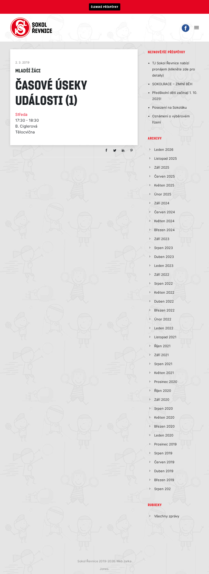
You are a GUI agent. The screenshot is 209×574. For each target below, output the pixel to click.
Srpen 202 (162, 489)
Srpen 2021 (163, 364)
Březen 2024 (164, 230)
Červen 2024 (164, 212)
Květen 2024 (164, 221)
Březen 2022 (164, 310)
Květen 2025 (164, 185)
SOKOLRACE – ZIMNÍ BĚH (172, 84)
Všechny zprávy (166, 516)
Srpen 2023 (163, 248)
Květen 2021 (164, 373)
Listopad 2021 (165, 337)
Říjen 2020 (162, 391)
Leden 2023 (163, 266)
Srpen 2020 (163, 408)
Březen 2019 (164, 480)
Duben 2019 (163, 471)
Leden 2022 (163, 328)
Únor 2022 (162, 319)
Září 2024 (161, 203)
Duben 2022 (164, 301)
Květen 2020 (164, 417)
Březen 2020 (164, 426)
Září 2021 (161, 355)
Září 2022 (161, 274)
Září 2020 (161, 399)
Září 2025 (161, 167)
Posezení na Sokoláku (169, 107)
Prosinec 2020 (165, 382)
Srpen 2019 (163, 453)
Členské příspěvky (104, 6)
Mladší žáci (28, 70)
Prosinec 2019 (165, 444)
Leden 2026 (163, 149)
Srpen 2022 (163, 283)
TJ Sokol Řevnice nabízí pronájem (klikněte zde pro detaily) (173, 69)
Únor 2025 (162, 194)
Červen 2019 (164, 462)
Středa (21, 114)
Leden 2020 (163, 435)
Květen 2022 (164, 292)
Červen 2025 (164, 176)
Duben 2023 (164, 257)
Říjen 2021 (162, 346)
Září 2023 (161, 239)
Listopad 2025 (165, 158)
